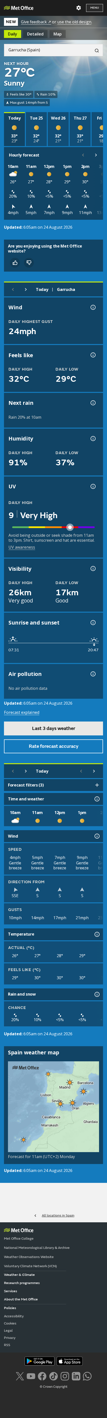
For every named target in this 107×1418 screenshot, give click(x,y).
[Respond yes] (15, 263)
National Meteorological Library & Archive (37, 1248)
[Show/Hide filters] (97, 785)
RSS (7, 1345)
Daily (12, 34)
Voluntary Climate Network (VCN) (30, 1266)
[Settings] (78, 8)
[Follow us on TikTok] (53, 1375)
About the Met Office (21, 1299)
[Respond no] (29, 263)
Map (58, 34)
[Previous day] (13, 289)
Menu (94, 8)
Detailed (35, 34)
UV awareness (21, 547)
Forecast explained (21, 712)
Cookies (10, 1323)
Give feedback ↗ (36, 22)
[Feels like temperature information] (93, 355)
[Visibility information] (93, 568)
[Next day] (26, 289)
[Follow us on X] (19, 1375)
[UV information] (93, 486)
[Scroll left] (83, 155)
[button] (48, 1074)
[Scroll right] (96, 155)
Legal (8, 1330)
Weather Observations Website (29, 1257)
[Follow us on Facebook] (42, 1375)
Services (10, 1291)
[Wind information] (97, 836)
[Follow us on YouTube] (31, 1375)
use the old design (74, 22)
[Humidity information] (93, 438)
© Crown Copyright (53, 1387)
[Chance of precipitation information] (93, 403)
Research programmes (22, 1283)
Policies (10, 1308)
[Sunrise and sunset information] (93, 623)
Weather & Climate (19, 1275)
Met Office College (19, 1238)
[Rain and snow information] (97, 994)
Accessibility (14, 1316)
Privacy (9, 1338)
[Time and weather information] (97, 799)
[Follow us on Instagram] (64, 1375)
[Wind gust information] (93, 307)
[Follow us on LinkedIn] (76, 1375)
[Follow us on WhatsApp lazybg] (87, 1375)
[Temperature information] (97, 934)
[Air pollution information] (93, 674)
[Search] (95, 50)
